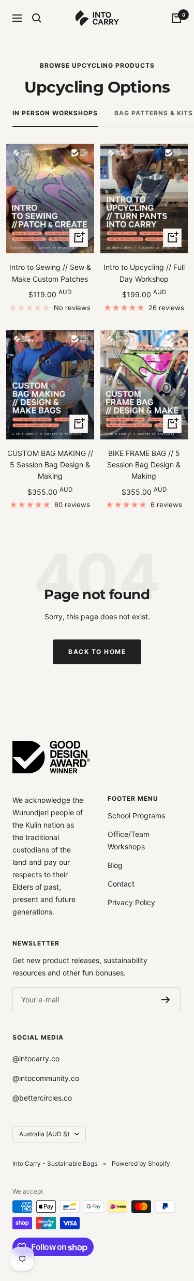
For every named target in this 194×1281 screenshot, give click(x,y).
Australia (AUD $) (44, 1134)
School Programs (136, 815)
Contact (121, 883)
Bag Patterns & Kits (153, 113)
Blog (115, 865)
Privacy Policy (131, 902)
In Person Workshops (55, 113)
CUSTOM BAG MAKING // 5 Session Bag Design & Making (50, 465)
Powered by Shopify (141, 1163)
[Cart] (176, 18)
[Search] (36, 18)
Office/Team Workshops (129, 840)
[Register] (165, 999)
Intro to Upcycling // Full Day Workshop (144, 273)
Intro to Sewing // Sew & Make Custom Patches (50, 273)
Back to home (97, 651)
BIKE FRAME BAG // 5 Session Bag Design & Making (144, 465)
